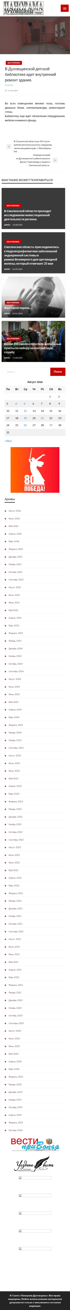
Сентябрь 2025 (16, 579)
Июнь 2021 (14, 954)
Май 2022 (13, 870)
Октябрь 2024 (15, 663)
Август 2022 (15, 847)
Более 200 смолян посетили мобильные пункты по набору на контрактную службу (32, 348)
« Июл (8, 440)
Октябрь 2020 (15, 1015)
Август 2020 (15, 1030)
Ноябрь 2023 (15, 740)
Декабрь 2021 (15, 908)
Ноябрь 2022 (15, 824)
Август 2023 (15, 755)
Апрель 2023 (15, 786)
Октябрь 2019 (15, 1107)
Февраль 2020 (16, 1076)
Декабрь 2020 (15, 1000)
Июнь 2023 (14, 770)
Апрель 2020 (15, 1061)
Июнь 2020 (14, 1046)
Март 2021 (14, 977)
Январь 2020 (15, 1084)
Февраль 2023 (16, 801)
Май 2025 (13, 610)
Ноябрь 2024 (15, 656)
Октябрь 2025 (15, 572)
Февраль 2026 (16, 549)
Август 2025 (15, 587)
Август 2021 (15, 939)
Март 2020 (14, 1069)
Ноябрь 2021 (15, 916)
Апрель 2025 (15, 618)
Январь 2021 (15, 992)
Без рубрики (14, 63)
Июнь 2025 (14, 602)
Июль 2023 (14, 763)
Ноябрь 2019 (15, 1099)
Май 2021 (13, 962)
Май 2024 (13, 702)
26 (25, 425)
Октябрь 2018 (15, 1130)
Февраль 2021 (16, 985)
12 (25, 410)
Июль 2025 (14, 595)
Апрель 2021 (15, 969)
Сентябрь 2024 (16, 671)
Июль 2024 (14, 686)
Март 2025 (14, 625)
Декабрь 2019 (15, 1092)
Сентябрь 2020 (16, 1023)
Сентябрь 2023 (16, 748)
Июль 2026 (14, 518)
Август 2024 (15, 679)
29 (50, 425)
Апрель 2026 (15, 533)
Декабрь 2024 (15, 648)
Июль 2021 (14, 946)
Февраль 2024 (16, 725)
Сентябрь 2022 (16, 839)
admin (7, 224)
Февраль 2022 (16, 893)
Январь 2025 (15, 640)
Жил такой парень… (18, 308)
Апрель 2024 (15, 709)
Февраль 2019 (16, 1122)
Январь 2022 (15, 900)
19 (25, 418)
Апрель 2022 (15, 878)
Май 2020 (13, 1053)
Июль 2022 (14, 855)
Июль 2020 (14, 1038)
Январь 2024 (15, 732)
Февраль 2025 (16, 633)
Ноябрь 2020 (15, 1008)
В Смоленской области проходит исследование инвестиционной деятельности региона (27, 215)
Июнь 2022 (14, 862)
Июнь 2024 (14, 694)
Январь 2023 (15, 809)
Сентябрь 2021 (16, 931)
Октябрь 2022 (15, 832)
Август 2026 (15, 510)
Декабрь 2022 (15, 816)
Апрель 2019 (15, 1115)
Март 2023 (14, 793)
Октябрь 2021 (15, 923)
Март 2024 (14, 717)
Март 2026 (14, 541)
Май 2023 (13, 778)
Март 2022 (14, 885)
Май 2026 (13, 526)
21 (42, 418)
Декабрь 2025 (15, 556)
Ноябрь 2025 (15, 564)
